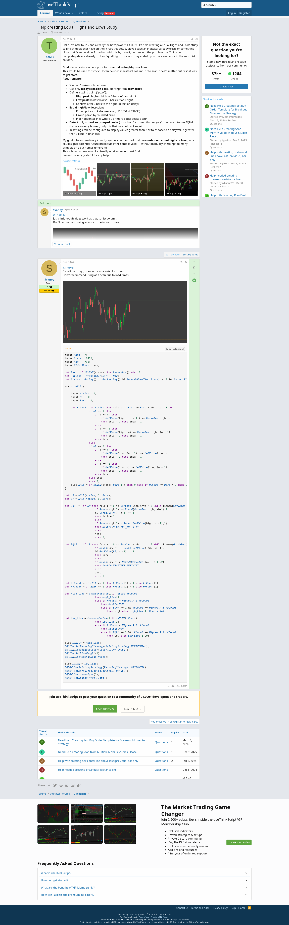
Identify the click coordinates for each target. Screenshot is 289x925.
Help (233, 907)
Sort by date (172, 254)
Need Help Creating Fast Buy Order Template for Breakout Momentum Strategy (228, 109)
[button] (72, 13)
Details (185, 919)
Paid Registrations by (144, 917)
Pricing (99, 13)
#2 (186, 261)
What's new (62, 13)
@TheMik (59, 214)
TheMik (44, 32)
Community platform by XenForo (144, 914)
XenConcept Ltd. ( (174, 919)
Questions (161, 742)
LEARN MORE (132, 709)
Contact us (182, 907)
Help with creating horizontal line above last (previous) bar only (98, 761)
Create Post (226, 86)
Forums (45, 13)
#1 (196, 39)
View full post (62, 244)
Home (241, 907)
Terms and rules (200, 907)
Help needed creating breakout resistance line (87, 770)
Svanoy (58, 210)
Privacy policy (220, 907)
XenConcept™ (150, 919)
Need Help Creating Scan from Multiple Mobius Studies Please (97, 752)
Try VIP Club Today (239, 842)
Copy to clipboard (175, 348)
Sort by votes (190, 254)
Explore (82, 13)
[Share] (192, 39)
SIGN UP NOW (105, 709)
